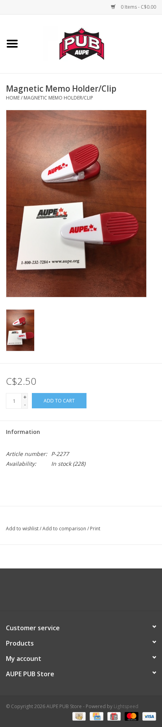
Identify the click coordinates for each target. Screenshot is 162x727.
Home (13, 97)
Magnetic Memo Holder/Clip (58, 97)
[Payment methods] (78, 716)
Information (23, 431)
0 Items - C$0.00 (138, 7)
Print (95, 528)
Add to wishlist (22, 528)
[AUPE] (93, 43)
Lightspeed (126, 706)
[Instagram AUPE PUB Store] (102, 592)
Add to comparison (64, 528)
